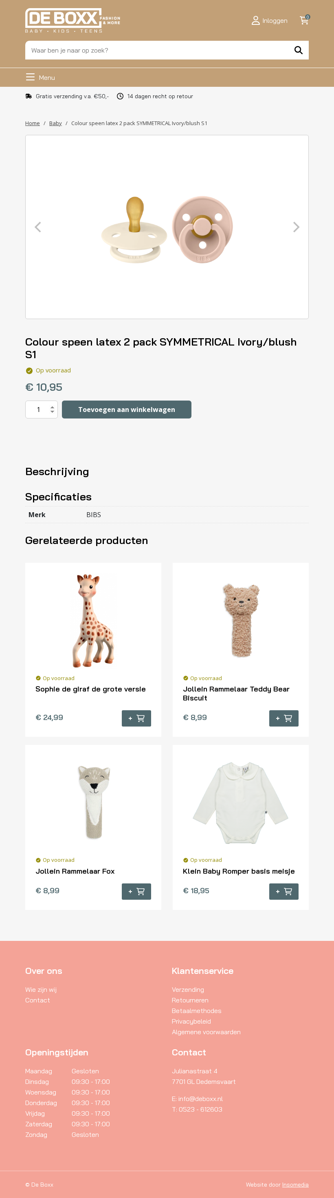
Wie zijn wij (41, 989)
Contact (37, 1000)
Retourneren (190, 1000)
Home (32, 123)
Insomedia (295, 1184)
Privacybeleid (191, 1021)
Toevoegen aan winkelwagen (126, 409)
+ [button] (130, 718)
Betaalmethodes (197, 1010)
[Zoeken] (298, 50)
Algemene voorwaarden (206, 1032)
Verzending (188, 989)
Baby (55, 123)
